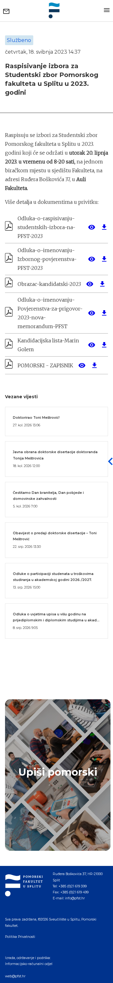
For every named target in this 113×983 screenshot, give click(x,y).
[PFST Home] (56, 10)
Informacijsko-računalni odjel (28, 964)
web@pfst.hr (15, 976)
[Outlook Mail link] (6, 11)
